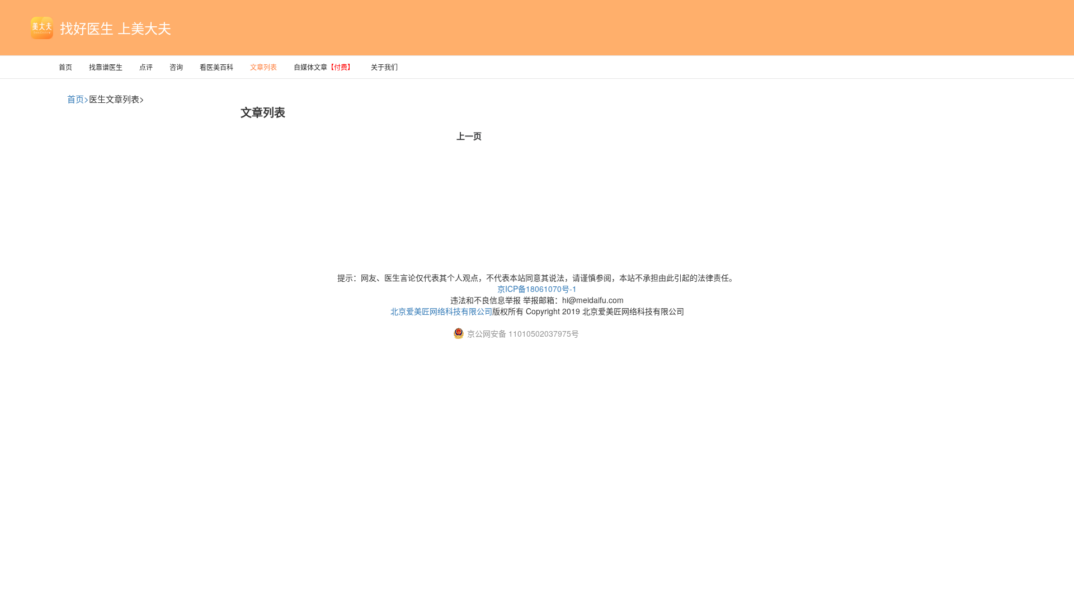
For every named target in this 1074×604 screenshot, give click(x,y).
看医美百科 (216, 67)
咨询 (176, 67)
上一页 (469, 136)
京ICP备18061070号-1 (537, 288)
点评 (146, 67)
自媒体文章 (324, 67)
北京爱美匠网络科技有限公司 (441, 311)
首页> (78, 99)
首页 (65, 67)
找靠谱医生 (106, 67)
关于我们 (384, 67)
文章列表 (263, 67)
